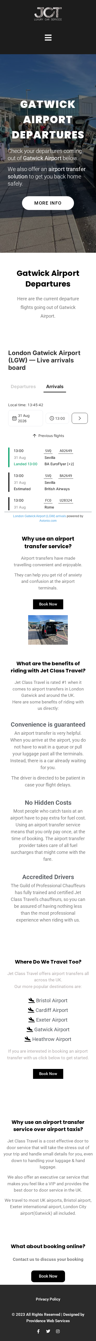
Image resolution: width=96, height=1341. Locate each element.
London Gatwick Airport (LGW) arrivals (39, 516)
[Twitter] (48, 1331)
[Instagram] (58, 1331)
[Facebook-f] (38, 1331)
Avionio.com (48, 521)
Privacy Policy (48, 1299)
